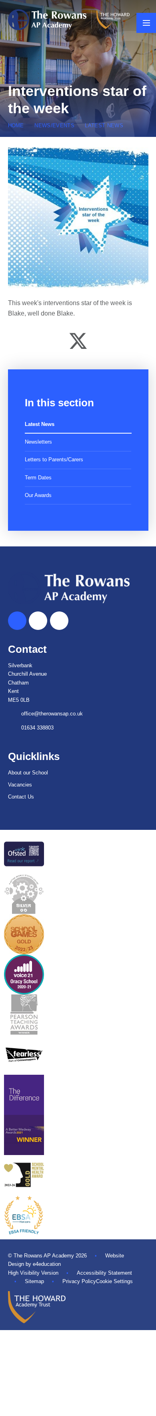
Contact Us (21, 797)
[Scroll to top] (17, 620)
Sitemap (34, 1281)
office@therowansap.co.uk (52, 714)
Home (16, 125)
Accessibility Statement (104, 1273)
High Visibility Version (33, 1273)
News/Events (54, 125)
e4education (47, 1264)
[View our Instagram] (59, 620)
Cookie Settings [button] (114, 1281)
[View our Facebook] (38, 620)
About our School (28, 773)
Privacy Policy (79, 1281)
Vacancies (20, 785)
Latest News (104, 125)
